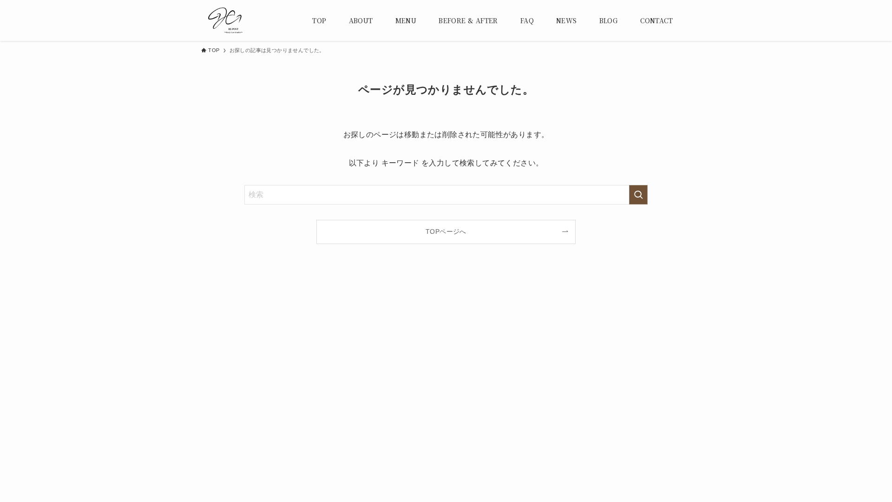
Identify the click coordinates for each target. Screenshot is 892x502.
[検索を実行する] (638, 195)
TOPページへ (446, 231)
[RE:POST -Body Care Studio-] (225, 20)
